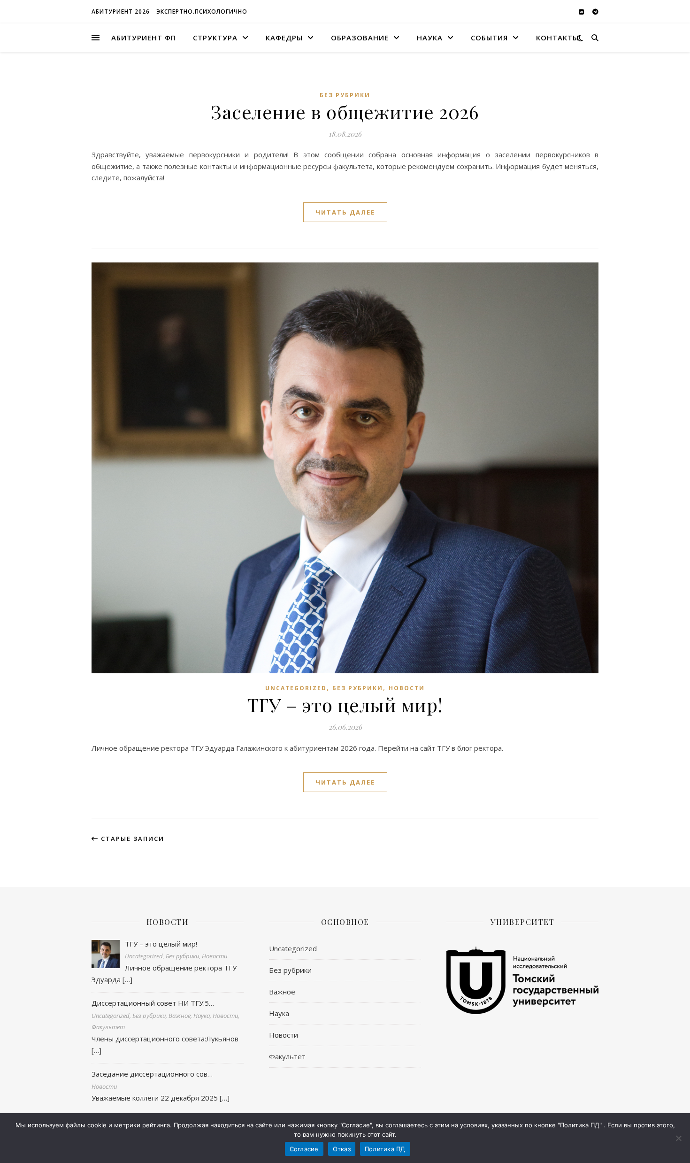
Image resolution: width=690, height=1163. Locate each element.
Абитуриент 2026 (121, 11)
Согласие (304, 1149)
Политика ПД (385, 1149)
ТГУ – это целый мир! (345, 704)
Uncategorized (296, 688)
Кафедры (284, 37)
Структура (215, 37)
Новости (407, 688)
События (489, 37)
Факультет (287, 1056)
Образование (360, 37)
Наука (430, 37)
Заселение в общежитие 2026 (345, 111)
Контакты (557, 37)
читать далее (345, 212)
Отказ (342, 1149)
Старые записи (131, 838)
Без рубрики (345, 95)
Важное (282, 991)
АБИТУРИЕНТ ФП (143, 37)
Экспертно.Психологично (201, 11)
